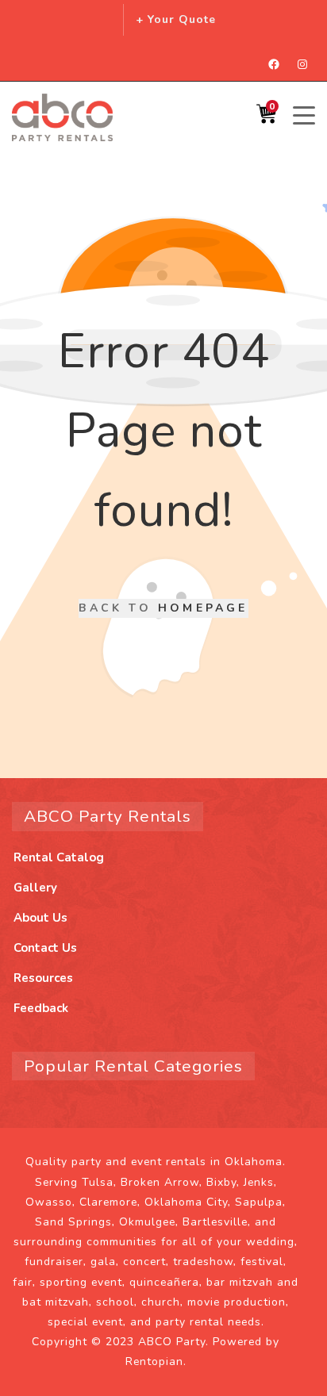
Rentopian (154, 1361)
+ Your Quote (176, 19)
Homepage (203, 608)
